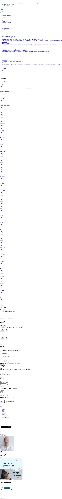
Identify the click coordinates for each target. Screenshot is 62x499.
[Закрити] (0, 71)
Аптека (42, 39)
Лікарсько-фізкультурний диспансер (38, 51)
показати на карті (9, 309)
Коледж (22, 50)
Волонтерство (3, 409)
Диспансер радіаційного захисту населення (26, 44)
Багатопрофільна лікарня (4, 40)
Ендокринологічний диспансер (11, 45)
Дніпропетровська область (5, 22)
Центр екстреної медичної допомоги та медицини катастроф (34, 63)
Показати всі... (2, 305)
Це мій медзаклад (6, 318)
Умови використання (5, 363)
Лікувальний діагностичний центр (45, 51)
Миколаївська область (4, 29)
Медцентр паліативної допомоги (35, 52)
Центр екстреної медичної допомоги (23, 63)
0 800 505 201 (7, 5)
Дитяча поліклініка (37, 44)
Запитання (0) (4, 325)
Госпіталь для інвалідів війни (7, 43)
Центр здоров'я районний (11, 64)
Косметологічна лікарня (25, 50)
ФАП (2, 61)
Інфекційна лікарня (6, 49)
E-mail (7, 395)
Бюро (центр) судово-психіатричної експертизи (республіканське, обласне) (40, 40)
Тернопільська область (4, 35)
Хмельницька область (12, 36)
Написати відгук (2, 318)
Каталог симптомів (29, 3)
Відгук (1, 344)
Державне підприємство (4, 44)
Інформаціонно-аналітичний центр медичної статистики (14, 49)
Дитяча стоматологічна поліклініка (43, 44)
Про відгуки (3, 412)
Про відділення (3, 94)
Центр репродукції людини (57, 64)
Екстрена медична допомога (5, 45)
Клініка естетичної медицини (17, 50)
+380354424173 (5, 310)
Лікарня (5, 51)
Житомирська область (4, 23)
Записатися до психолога (3, 435)
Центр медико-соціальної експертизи (21, 64)
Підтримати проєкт (13, 3)
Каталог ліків (43, 3)
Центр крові (15, 64)
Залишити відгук (2, 386)
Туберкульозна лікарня (4, 60)
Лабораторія (3, 51)
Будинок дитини (30, 40)
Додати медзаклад (2, 3)
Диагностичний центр (16, 44)
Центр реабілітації (37, 64)
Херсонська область (8, 36)
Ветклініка (3, 42)
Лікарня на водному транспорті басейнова (18, 51)
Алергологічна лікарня (4, 39)
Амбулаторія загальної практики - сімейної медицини (16, 39)
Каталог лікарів (32, 3)
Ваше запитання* (2, 372)
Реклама (8, 3)
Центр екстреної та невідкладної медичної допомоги (46, 63)
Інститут (3, 49)
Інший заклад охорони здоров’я (25, 49)
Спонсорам (3, 410)
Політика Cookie (3, 414)
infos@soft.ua (12, 4)
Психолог (10, 3)
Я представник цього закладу (4, 393)
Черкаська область (4, 37)
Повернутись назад (2, 498)
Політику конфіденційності (11, 363)
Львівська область (8, 28)
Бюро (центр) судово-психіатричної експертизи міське (54, 40)
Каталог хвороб (24, 3)
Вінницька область (4, 21)
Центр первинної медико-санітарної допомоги (30, 64)
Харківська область (4, 36)
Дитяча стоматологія (49, 44)
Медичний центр (29, 52)
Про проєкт (5, 3)
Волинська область (8, 21)
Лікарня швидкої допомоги (26, 51)
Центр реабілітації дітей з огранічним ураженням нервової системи (46, 64)
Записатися (7, 456)
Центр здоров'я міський (55, 63)
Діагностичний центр (54, 44)
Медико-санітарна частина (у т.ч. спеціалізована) (10, 52)
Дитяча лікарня (33, 44)
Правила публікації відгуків (18, 363)
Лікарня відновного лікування (9, 51)
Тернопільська (4, 307)
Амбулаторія (8, 39)
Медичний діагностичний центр (20, 52)
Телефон (7, 384)
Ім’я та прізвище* (2, 374)
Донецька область (9, 22)
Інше (21, 49)
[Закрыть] (0, 403)
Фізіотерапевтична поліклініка (12, 61)
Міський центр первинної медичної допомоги (47, 52)
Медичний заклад (26, 52)
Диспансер (20, 44)
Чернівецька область (8, 37)
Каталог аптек (40, 3)
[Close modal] (0, 381)
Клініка (13, 50)
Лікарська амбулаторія (31, 51)
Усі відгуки (17, 3)
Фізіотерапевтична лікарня (6, 61)
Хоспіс (2, 62)
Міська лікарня (40, 52)
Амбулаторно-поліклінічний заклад (37, 39)
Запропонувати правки (10, 318)
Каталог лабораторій (36, 3)
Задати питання (5, 402)
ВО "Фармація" (5, 42)
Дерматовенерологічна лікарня (10, 44)
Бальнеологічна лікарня (25, 40)
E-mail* (1, 361)
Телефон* (1, 362)
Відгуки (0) (2, 325)
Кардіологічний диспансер (5, 50)
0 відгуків (2, 75)
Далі (3, 378)
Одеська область (3, 30)
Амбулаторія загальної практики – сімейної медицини (28, 39)
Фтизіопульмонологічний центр (19, 61)
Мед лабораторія (3, 52)
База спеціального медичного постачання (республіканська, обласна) (14, 40)
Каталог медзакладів (20, 3)
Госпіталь (3, 43)
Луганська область (4, 28)
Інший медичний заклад (31, 49)
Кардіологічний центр (10, 50)
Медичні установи (4, 408)
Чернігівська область (12, 37)
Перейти (1, 92)
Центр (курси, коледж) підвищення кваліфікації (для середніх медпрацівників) (10, 63)
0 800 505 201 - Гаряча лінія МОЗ (5, 417)
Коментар (7, 382)
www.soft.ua (10, 4)
